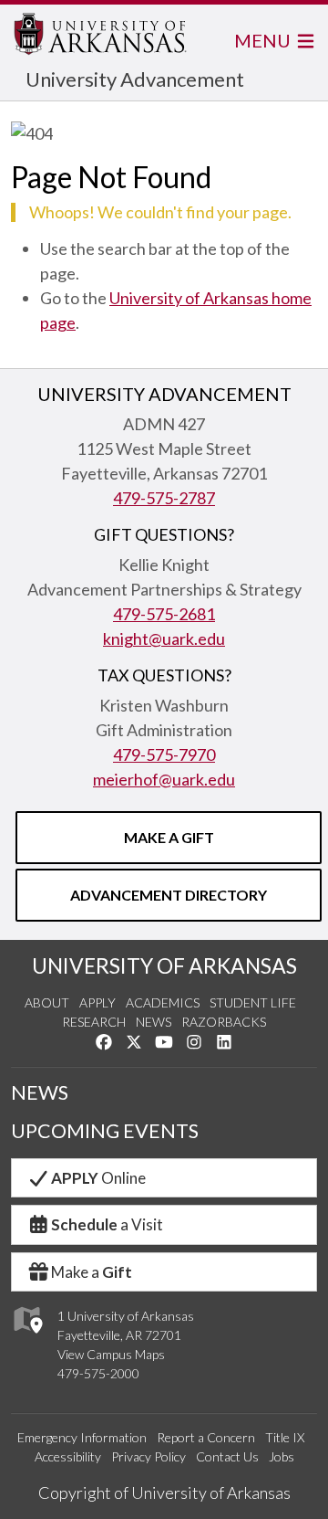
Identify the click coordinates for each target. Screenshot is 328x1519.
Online (98, 1177)
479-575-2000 (98, 1373)
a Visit (107, 1224)
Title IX (284, 1437)
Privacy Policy (148, 1456)
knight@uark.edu (164, 638)
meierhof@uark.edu (164, 779)
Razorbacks (223, 1021)
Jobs (281, 1456)
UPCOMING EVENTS (105, 1131)
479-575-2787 (164, 498)
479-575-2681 (164, 614)
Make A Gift (169, 837)
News (153, 1021)
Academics (163, 1002)
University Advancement (135, 79)
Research (94, 1021)
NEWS (39, 1092)
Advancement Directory (168, 894)
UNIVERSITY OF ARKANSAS (164, 965)
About (47, 1002)
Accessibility (68, 1456)
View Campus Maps (111, 1354)
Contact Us (227, 1456)
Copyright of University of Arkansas (164, 1492)
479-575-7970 (164, 754)
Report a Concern (206, 1437)
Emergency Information (82, 1437)
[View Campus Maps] (27, 1338)
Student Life (253, 1002)
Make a (91, 1272)
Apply (97, 1002)
